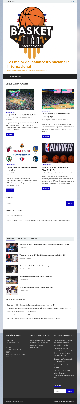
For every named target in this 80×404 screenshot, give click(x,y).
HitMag (71, 401)
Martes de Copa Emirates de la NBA (19, 315)
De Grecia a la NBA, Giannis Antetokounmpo (35, 266)
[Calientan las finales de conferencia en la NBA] (22, 153)
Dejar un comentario (68, 173)
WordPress (64, 401)
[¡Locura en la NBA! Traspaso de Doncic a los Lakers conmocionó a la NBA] (12, 244)
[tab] (10, 239)
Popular (10, 238)
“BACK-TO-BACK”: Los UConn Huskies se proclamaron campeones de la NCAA (33, 318)
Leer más (9, 134)
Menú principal (15, 76)
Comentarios (22, 238)
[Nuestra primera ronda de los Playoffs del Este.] (58, 153)
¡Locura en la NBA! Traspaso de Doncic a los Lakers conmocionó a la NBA (45, 244)
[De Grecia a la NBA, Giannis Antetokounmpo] (12, 266)
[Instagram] (73, 2)
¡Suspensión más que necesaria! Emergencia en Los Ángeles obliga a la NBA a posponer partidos (39, 308)
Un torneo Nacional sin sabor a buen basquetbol (36, 276)
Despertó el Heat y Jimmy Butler (21, 114)
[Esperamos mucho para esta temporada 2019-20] (12, 287)
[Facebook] (71, 2)
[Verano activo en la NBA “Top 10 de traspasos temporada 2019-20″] (12, 255)
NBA (14, 112)
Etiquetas (33, 238)
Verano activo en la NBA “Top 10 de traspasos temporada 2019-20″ (42, 255)
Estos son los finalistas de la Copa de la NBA (21, 311)
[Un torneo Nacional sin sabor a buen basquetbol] (12, 277)
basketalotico (22, 117)
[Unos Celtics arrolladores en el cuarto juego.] (58, 99)
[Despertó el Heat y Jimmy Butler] (22, 100)
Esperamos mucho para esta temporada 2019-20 (36, 287)
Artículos (9, 112)
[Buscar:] (40, 203)
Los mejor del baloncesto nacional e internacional (38, 64)
